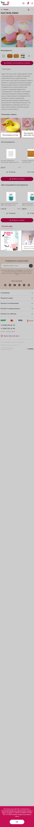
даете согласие (7, 812)
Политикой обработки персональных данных (16, 811)
